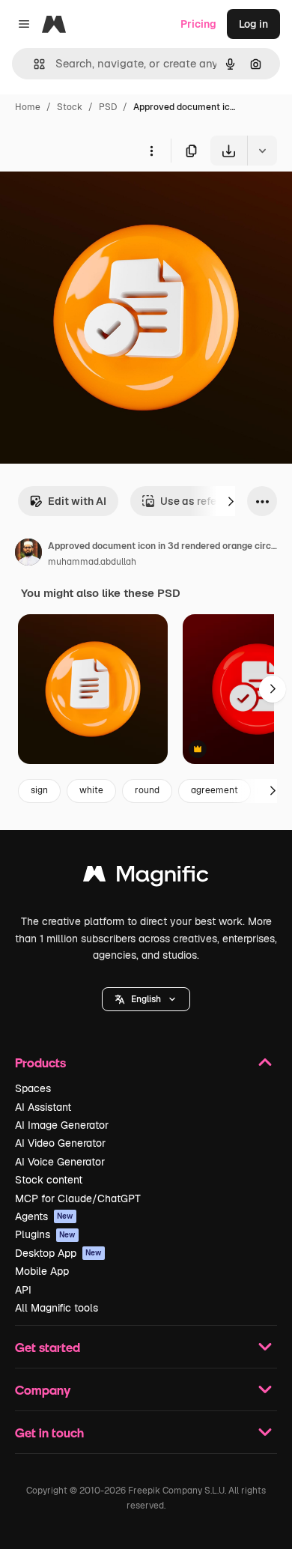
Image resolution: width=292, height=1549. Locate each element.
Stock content (48, 1179)
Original (96, 200)
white (91, 790)
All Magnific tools (56, 1308)
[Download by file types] (262, 151)
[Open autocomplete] (33, 64)
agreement (214, 790)
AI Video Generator (60, 1143)
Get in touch (49, 1432)
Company (42, 1390)
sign (39, 790)
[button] (146, 999)
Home (27, 107)
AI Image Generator (62, 1125)
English (146, 999)
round (147, 790)
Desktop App (58, 1253)
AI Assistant (43, 1107)
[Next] (230, 501)
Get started (47, 1347)
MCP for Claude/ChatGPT (78, 1198)
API (23, 1290)
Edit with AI (77, 501)
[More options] (151, 151)
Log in (253, 24)
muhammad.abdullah (92, 562)
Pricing (198, 24)
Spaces (33, 1088)
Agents (44, 1216)
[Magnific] (146, 877)
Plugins (45, 1234)
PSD (108, 107)
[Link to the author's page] (28, 554)
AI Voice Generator (60, 1161)
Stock (69, 107)
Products (40, 1062)
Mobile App (42, 1271)
